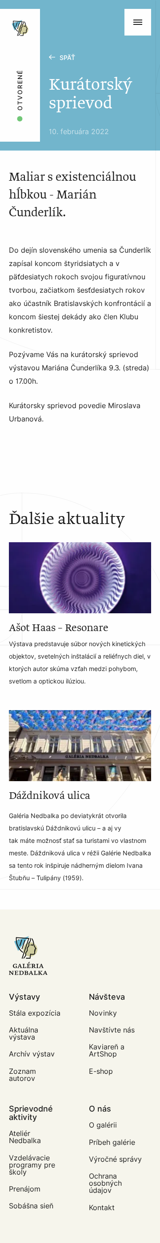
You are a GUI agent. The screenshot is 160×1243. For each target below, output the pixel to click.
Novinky (103, 1013)
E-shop (101, 1071)
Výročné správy (115, 1159)
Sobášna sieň (31, 1206)
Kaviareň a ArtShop (106, 1050)
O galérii (103, 1125)
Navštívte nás (112, 1030)
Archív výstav (32, 1054)
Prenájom (24, 1189)
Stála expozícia (34, 1013)
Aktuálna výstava (23, 1033)
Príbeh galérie (112, 1142)
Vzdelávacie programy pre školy (32, 1165)
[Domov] (49, 13)
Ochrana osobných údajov (105, 1183)
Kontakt (102, 1208)
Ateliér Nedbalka (25, 1137)
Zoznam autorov (22, 1075)
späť (67, 58)
